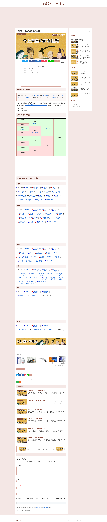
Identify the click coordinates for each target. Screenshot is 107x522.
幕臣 (50, 95)
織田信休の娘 (59, 273)
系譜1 (27, 74)
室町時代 (36, 95)
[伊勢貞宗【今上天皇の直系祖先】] (38, 61)
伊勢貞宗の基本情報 (28, 68)
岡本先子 (60, 214)
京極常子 (24, 275)
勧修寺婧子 (32, 197)
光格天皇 (32, 195)
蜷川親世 (22, 129)
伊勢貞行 (22, 122)
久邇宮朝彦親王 (56, 217)
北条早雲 (27, 97)
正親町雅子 (40, 197)
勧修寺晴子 (55, 187)
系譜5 (27, 83)
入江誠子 (35, 218)
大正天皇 (21, 199)
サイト (18, 492)
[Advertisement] (53, 17)
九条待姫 (48, 253)
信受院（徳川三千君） (22, 257)
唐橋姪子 (49, 257)
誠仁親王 (55, 188)
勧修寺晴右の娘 (23, 329)
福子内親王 (48, 213)
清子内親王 (30, 252)
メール (18, 485)
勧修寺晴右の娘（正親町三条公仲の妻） (44, 329)
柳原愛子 (57, 197)
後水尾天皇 (30, 191)
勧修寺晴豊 (21, 295)
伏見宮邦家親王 (45, 217)
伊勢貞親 (47, 128)
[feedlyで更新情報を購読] (17, 382)
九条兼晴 (48, 252)
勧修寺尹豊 (37, 188)
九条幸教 (26, 256)
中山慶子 (49, 197)
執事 (55, 95)
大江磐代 (24, 197)
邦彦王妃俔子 (22, 222)
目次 (39, 66)
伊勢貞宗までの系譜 (28, 70)
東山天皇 (46, 191)
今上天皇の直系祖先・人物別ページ (33, 369)
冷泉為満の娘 (39, 253)
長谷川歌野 (44, 279)
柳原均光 (28, 277)
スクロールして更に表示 (60, 365)
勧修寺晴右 (46, 187)
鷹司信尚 (31, 253)
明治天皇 (57, 195)
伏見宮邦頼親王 (22, 217)
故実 (56, 97)
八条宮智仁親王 (22, 273)
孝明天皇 (49, 195)
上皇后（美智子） (37, 200)
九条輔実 (56, 252)
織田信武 (42, 275)
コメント (19, 465)
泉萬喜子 (57, 218)
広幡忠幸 (32, 273)
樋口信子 (42, 257)
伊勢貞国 (35, 123)
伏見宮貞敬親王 (34, 217)
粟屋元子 (46, 188)
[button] (90, 31)
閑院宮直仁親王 (56, 191)
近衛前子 (22, 192)
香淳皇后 (28, 200)
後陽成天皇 (21, 191)
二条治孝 (42, 256)
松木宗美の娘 (23, 218)
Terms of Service (46, 507)
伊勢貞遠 (27, 187)
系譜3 (27, 78)
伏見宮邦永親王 (47, 214)
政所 (53, 95)
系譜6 (27, 85)
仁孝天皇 (41, 195)
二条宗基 (34, 256)
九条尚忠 (49, 256)
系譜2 (27, 77)
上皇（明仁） (39, 199)
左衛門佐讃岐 (56, 192)
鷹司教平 (40, 252)
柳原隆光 (36, 277)
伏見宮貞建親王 (58, 213)
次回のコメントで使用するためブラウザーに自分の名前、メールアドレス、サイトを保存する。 (42, 498)
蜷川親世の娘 (35, 132)
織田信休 (50, 273)
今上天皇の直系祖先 (21, 369)
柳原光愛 (45, 277)
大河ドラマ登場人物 (75, 106)
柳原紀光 (21, 277)
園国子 (31, 192)
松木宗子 (38, 192)
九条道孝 (57, 256)
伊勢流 (53, 97)
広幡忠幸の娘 (41, 273)
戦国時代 (45, 95)
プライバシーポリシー (87, 518)
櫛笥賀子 (46, 192)
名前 (18, 479)
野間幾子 (57, 257)
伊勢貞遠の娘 (36, 187)
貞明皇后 (21, 200)
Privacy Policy (38, 507)
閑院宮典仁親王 (22, 195)
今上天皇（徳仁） (50, 199)
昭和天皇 (28, 199)
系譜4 (27, 81)
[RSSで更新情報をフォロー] (20, 382)
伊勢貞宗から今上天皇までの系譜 (31, 72)
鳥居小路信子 (45, 218)
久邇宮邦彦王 (22, 221)
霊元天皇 (38, 191)
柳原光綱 (60, 275)
